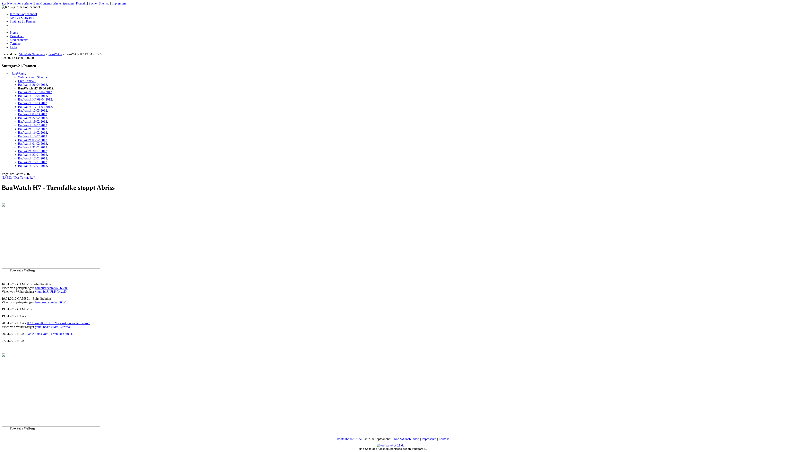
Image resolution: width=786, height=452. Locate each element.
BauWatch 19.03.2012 (32, 103)
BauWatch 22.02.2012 (32, 118)
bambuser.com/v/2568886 (51, 288)
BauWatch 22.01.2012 (32, 154)
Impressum (119, 3)
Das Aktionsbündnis (406, 439)
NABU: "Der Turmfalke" (18, 177)
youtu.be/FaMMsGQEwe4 (52, 327)
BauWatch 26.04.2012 (32, 84)
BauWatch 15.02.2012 (32, 136)
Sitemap (104, 3)
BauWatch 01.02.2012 (32, 143)
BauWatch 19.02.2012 (32, 121)
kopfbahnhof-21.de (349, 439)
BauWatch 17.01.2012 (32, 158)
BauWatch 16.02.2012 (32, 132)
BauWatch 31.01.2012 (32, 147)
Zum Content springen (47, 3)
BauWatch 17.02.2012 (32, 129)
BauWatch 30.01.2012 (32, 151)
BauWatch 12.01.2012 (32, 165)
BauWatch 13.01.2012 (32, 162)
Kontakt (81, 3)
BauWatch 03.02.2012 (32, 140)
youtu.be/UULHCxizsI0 (51, 291)
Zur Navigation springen (17, 3)
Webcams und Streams (32, 77)
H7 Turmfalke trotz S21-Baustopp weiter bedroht (58, 323)
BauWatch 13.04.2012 (32, 95)
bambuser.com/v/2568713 (51, 302)
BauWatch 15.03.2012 (32, 110)
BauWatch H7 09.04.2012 (35, 99)
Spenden (68, 3)
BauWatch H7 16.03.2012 (35, 106)
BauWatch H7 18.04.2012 (35, 92)
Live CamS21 (27, 81)
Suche (93, 3)
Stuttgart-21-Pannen (32, 54)
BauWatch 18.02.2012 (32, 125)
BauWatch (55, 54)
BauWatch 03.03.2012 (32, 114)
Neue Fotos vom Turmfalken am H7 (50, 334)
